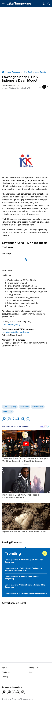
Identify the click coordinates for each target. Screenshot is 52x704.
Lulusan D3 (7, 411)
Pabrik (4, 9)
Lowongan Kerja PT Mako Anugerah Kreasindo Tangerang (24, 561)
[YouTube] (18, 692)
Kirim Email (24, 407)
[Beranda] (3, 72)
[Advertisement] (26, 41)
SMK (18, 9)
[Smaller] (40, 87)
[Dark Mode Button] (43, 3)
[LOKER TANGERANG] (19, 3)
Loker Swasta (37, 407)
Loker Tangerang (13, 699)
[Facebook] (4, 419)
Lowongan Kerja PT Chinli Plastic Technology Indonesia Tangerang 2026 (23, 569)
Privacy (30, 672)
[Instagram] (9, 692)
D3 (23, 9)
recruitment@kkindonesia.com (15, 332)
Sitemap (5, 677)
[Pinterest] (18, 419)
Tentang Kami (32, 668)
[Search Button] (48, 3)
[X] (9, 419)
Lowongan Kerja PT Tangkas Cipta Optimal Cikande (26, 593)
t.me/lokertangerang (11, 324)
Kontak (4, 668)
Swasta (12, 9)
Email (29, 9)
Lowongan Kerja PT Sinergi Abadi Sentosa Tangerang (22, 577)
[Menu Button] (3, 3)
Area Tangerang (9, 407)
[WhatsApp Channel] (23, 692)
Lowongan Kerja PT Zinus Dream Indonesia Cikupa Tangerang (25, 586)
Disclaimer (6, 672)
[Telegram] (13, 419)
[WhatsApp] (23, 419)
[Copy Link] (28, 419)
